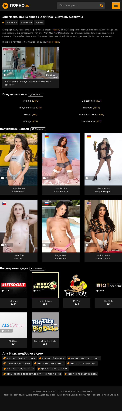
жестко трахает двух (83, 363)
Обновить (36, 95)
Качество (27, 22)
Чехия (56, 30)
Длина (40, 22)
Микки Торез (52, 42)
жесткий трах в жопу (50, 363)
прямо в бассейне (53, 358)
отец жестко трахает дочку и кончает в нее (33, 374)
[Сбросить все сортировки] (3, 22)
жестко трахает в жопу (82, 374)
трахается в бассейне (54, 369)
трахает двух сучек (18, 363)
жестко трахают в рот (20, 369)
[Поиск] (101, 5)
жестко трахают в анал (21, 358)
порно (19, 5)
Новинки (12, 22)
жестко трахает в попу (85, 358)
